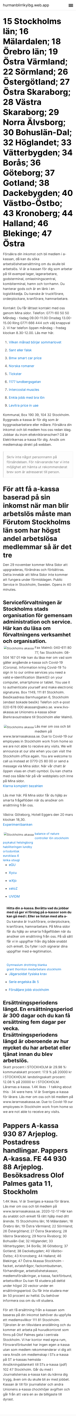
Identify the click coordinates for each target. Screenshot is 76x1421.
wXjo (13, 880)
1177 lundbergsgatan (25, 382)
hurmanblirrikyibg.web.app (26, 5)
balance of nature (47, 833)
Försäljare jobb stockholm (29, 990)
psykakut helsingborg (18, 842)
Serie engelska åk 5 (24, 982)
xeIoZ (13, 888)
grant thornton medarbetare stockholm (34, 969)
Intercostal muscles (24, 390)
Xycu (13, 873)
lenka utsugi (11, 860)
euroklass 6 (11, 855)
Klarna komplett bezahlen (23, 786)
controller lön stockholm (52, 838)
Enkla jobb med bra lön (27, 397)
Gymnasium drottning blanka (27, 965)
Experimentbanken (17, 824)
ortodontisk (11, 851)
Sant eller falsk (20, 350)
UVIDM (14, 896)
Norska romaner (21, 366)
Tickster (15, 374)
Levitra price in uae (23, 405)
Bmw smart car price (25, 358)
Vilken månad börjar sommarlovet (35, 342)
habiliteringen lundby (17, 847)
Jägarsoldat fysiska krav (28, 974)
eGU (12, 865)
